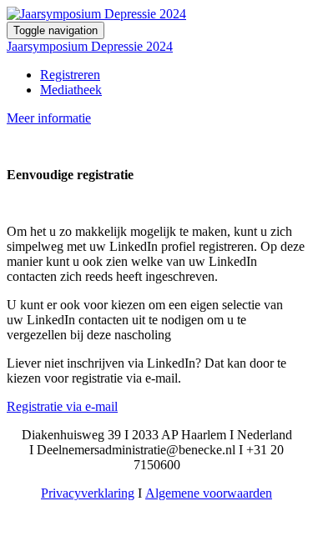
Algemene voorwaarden (208, 493)
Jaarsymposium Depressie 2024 (90, 46)
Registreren (70, 75)
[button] (49, 118)
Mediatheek (71, 90)
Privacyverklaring (87, 493)
